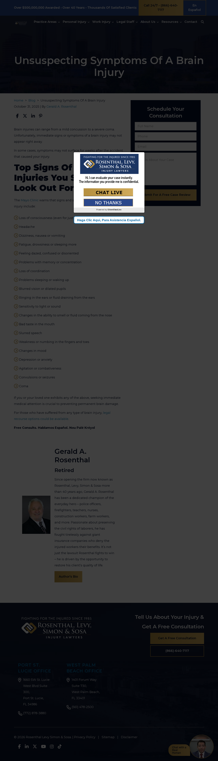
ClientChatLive (115, 209)
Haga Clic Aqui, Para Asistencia (109, 220)
